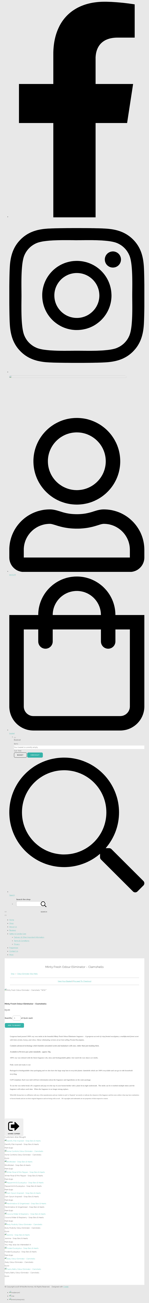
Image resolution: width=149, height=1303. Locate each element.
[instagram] (76, 372)
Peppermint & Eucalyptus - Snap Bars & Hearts (23, 1186)
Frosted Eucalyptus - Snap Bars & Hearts (21, 1252)
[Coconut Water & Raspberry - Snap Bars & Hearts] (25, 1214)
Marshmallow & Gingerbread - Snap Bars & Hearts (24, 1207)
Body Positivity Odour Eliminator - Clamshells (22, 1228)
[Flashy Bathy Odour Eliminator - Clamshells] (23, 1269)
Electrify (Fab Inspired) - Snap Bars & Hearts (22, 1144)
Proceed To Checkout (82, 981)
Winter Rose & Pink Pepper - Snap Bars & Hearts (24, 1176)
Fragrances (13, 948)
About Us (13, 927)
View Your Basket (65, 981)
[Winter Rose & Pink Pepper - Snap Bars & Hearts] (25, 1172)
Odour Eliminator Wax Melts (27, 974)
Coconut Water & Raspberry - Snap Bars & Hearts (24, 1217)
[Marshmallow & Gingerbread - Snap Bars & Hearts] (25, 1204)
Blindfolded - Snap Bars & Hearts (17, 1165)
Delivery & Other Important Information (29, 937)
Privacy (17, 944)
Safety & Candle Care (17, 934)
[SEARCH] (44, 904)
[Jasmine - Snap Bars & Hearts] (17, 1235)
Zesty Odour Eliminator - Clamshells (19, 1262)
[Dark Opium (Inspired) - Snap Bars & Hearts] (23, 1193)
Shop (11, 923)
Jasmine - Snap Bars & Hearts (16, 1238)
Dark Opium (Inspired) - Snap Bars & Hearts (22, 1197)
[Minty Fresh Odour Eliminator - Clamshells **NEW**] (8, 997)
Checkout (35, 755)
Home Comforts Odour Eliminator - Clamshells (23, 1155)
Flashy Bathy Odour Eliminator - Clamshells (22, 1273)
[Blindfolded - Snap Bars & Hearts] (18, 1162)
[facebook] (76, 217)
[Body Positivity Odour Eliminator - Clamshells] (23, 1224)
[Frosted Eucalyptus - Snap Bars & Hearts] (21, 1248)
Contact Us (13, 951)
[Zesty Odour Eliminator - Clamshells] (20, 1259)
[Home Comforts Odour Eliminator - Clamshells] (24, 1151)
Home (11, 920)
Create (65, 1287)
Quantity (8, 1018)
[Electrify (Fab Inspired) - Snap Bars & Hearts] (23, 1141)
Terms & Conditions (21, 941)
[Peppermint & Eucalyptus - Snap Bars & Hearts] (24, 1183)
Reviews (12, 930)
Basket (20, 755)
